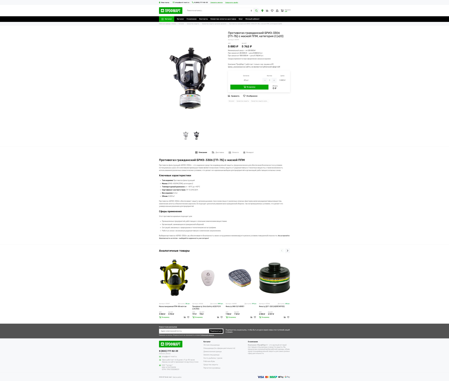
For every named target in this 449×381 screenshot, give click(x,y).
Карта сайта (177, 377)
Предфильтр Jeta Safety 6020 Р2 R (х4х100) (206, 308)
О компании (192, 19)
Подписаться (216, 331)
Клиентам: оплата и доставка (223, 19)
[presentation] (281, 250)
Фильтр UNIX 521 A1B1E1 (235, 306)
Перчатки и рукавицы (211, 368)
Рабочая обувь (209, 361)
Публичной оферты (207, 335)
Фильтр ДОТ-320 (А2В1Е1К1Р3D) (272, 306)
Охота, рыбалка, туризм (212, 358)
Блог (241, 19)
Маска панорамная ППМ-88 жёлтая (172, 306)
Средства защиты (243, 101)
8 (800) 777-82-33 (201, 2)
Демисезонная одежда (212, 352)
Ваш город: (165, 2)
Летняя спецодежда (211, 345)
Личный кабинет (252, 19)
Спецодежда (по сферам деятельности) (219, 348)
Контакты (203, 19)
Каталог (168, 19)
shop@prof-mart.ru (182, 2)
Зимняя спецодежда (211, 355)
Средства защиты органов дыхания (260, 101)
